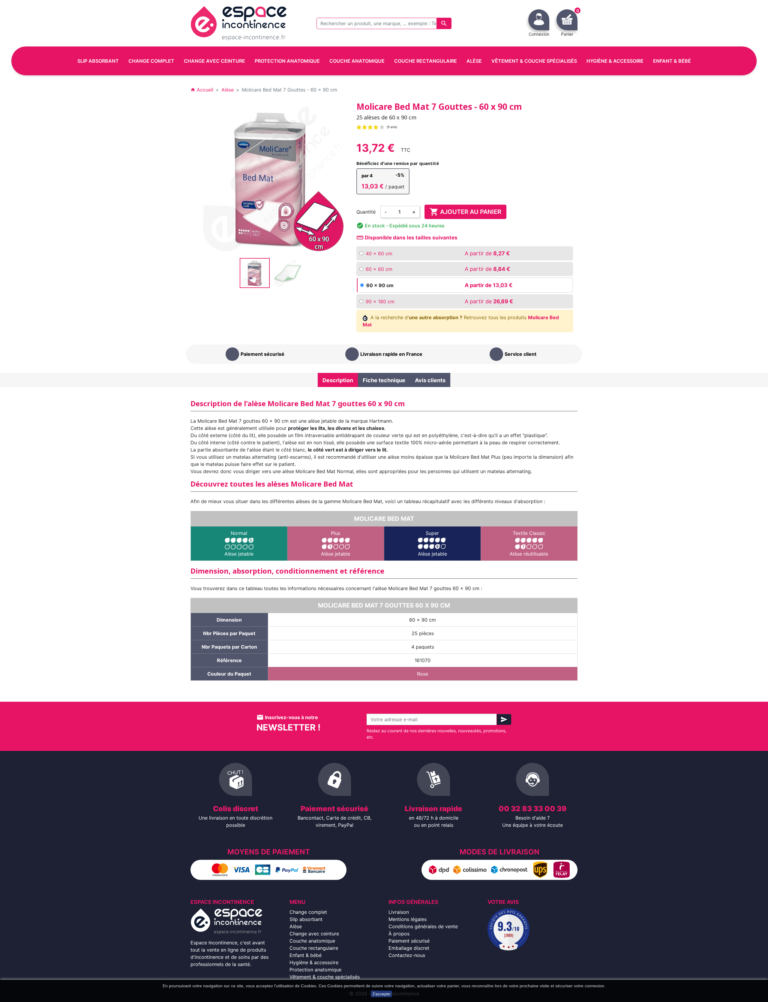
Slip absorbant (306, 919)
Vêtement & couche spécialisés (325, 977)
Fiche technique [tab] (384, 380)
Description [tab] (337, 380)
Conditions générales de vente (423, 926)
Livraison (398, 912)
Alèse (296, 926)
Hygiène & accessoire (314, 962)
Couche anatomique (312, 941)
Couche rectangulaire (314, 948)
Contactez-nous (406, 955)
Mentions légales (407, 919)
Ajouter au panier (465, 211)
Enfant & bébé (306, 955)
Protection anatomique (315, 970)
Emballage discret (408, 948)
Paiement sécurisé (409, 941)
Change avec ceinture (314, 934)
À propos (399, 934)
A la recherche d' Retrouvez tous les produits (461, 321)
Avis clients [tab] (430, 380)
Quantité (366, 212)
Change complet (308, 912)
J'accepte (381, 994)
